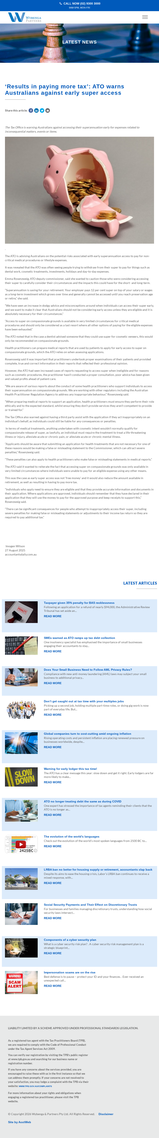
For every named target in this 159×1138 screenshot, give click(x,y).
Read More (52, 616)
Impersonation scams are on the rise (69, 972)
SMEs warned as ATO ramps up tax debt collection (79, 638)
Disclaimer (106, 1114)
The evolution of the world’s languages (71, 836)
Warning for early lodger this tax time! (70, 768)
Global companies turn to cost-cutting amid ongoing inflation (87, 733)
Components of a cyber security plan (70, 939)
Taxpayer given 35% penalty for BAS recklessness (79, 602)
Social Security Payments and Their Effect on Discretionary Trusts (90, 904)
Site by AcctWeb (19, 1122)
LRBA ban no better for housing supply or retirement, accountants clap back (98, 869)
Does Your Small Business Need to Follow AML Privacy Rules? (88, 669)
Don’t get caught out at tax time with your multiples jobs (84, 701)
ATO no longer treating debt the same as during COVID (82, 801)
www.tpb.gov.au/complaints (35, 1086)
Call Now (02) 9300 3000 (81, 5)
